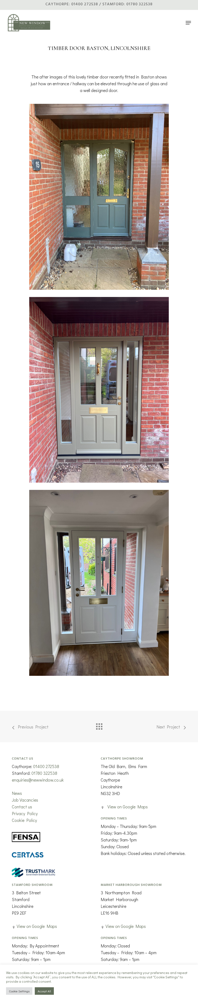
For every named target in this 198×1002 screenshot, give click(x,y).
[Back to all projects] (99, 725)
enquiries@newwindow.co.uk (38, 780)
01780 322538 (44, 773)
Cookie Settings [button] (19, 991)
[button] (188, 22)
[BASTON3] (99, 583)
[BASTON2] (99, 197)
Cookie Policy (24, 820)
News (17, 793)
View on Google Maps (127, 807)
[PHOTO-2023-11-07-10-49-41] (99, 390)
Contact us (22, 807)
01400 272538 (46, 766)
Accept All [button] (44, 991)
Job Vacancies (25, 800)
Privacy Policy (25, 813)
